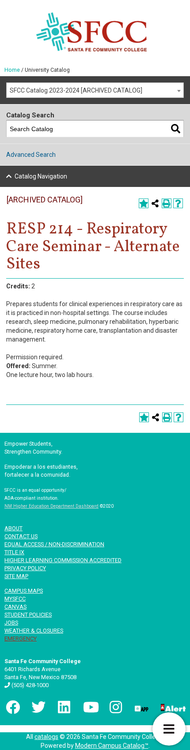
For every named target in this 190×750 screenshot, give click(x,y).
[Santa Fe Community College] (91, 32)
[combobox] (95, 90)
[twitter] (37, 707)
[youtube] (89, 707)
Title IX (14, 552)
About (13, 528)
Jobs (11, 622)
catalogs (46, 736)
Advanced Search (31, 154)
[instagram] (114, 707)
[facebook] (11, 707)
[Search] (175, 128)
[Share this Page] (155, 203)
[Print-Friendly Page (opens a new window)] (166, 203)
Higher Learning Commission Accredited (63, 560)
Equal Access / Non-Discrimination (54, 544)
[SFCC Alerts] (172, 707)
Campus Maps (23, 590)
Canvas (15, 606)
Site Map (16, 576)
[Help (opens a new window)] (178, 203)
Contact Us (21, 536)
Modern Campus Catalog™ (111, 745)
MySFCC (15, 598)
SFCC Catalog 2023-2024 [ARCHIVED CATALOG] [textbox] (76, 90)
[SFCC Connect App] (140, 707)
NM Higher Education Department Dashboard (51, 506)
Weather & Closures (33, 630)
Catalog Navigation (41, 176)
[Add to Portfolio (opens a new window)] (143, 203)
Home (12, 69)
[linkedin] (63, 707)
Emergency (20, 638)
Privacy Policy (25, 568)
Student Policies (28, 614)
